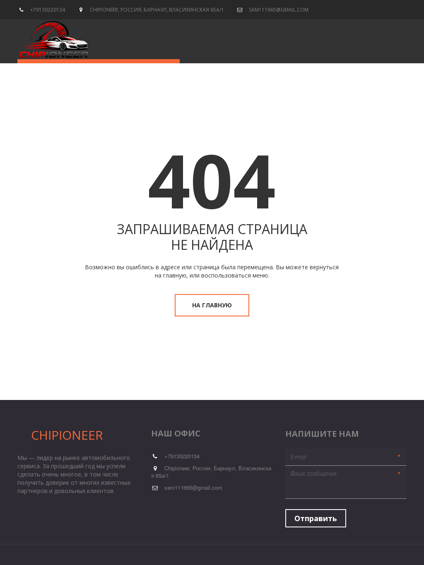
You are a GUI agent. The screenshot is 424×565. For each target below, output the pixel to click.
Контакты (253, 38)
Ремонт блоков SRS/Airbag (78, 38)
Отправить (315, 518)
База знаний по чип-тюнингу (176, 38)
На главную (212, 305)
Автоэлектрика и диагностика (329, 38)
